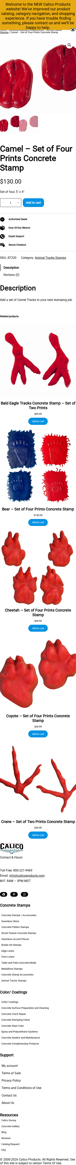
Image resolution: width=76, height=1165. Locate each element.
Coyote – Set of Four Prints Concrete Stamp (38, 718)
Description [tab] (11, 267)
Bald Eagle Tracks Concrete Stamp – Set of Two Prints (38, 405)
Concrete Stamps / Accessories (18, 915)
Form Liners (7, 956)
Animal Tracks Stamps (50, 258)
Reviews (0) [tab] (11, 275)
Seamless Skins (10, 921)
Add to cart (33, 202)
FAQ (3, 1150)
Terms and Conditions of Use (21, 1088)
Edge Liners (7, 950)
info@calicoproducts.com (27, 875)
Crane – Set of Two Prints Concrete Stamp (38, 821)
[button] (69, 45)
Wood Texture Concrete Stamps (18, 933)
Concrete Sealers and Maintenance (20, 1037)
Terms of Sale (11, 1073)
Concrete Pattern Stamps (15, 927)
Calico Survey (8, 1120)
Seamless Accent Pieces (15, 939)
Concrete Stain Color (12, 1025)
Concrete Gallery (10, 1126)
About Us (8, 1103)
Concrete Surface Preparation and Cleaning (25, 1007)
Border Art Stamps (11, 944)
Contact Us (9, 1095)
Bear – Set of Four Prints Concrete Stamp (38, 509)
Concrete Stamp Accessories (17, 974)
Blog (3, 1132)
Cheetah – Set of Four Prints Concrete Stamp (38, 612)
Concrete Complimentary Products (20, 1043)
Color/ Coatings (9, 1001)
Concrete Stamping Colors (15, 1019)
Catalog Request (10, 1144)
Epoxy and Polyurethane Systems (19, 1031)
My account (10, 1066)
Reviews (6, 1138)
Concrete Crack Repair (13, 1014)
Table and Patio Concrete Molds (18, 962)
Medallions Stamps (12, 968)
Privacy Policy (11, 1080)
